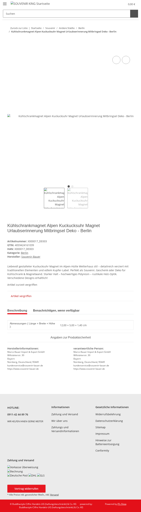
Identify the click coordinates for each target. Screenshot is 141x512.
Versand (54, 494)
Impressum (102, 433)
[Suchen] (134, 14)
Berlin (24, 253)
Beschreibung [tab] (17, 310)
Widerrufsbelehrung (108, 414)
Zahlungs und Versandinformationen (65, 429)
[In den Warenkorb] (10, 51)
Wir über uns (59, 421)
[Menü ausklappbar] (5, 2)
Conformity (102, 450)
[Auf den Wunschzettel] (126, 60)
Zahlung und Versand (64, 414)
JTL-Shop (122, 504)
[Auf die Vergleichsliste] (116, 60)
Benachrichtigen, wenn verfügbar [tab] (56, 310)
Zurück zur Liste (19, 28)
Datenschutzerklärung (109, 421)
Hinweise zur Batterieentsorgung (107, 442)
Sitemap (100, 427)
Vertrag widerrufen (26, 488)
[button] (108, 4)
